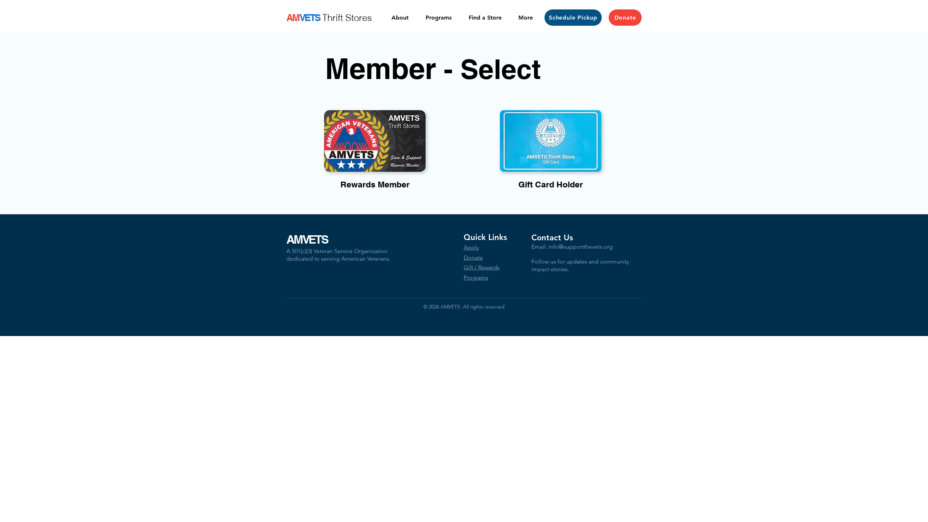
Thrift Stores (347, 18)
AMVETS (307, 239)
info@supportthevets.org (580, 246)
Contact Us (552, 238)
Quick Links (485, 237)
